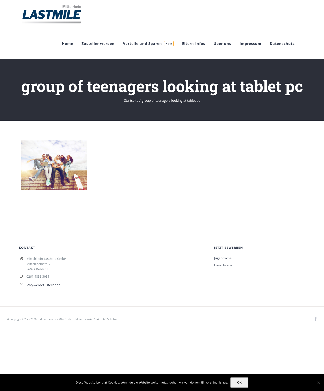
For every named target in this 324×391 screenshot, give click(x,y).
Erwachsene (223, 265)
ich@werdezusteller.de (43, 285)
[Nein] (318, 382)
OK (239, 382)
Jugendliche (222, 258)
